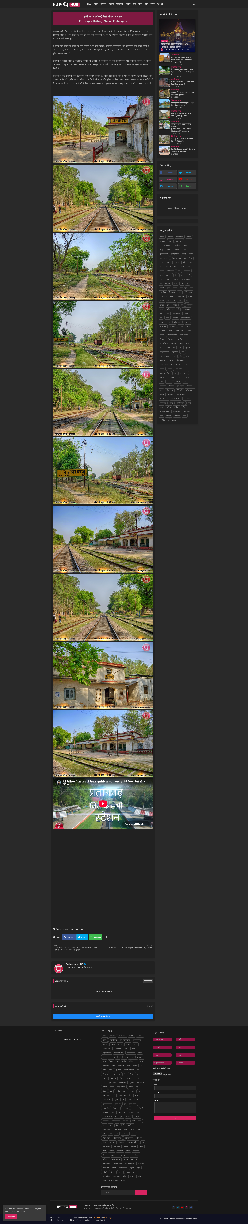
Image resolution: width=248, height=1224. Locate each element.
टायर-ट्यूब (183, 288)
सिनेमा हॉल (163, 403)
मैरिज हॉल (185, 365)
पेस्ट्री (188, 326)
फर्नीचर (162, 335)
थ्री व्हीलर (189, 305)
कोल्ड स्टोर (187, 271)
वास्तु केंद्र (163, 386)
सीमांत (171, 403)
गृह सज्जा (175, 279)
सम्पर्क (152, 4)
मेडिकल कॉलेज (175, 365)
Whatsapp (97, 937)
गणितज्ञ (183, 275)
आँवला (170, 241)
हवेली (161, 416)
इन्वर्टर (184, 250)
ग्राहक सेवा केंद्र (186, 279)
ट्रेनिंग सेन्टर (188, 292)
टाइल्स (175, 288)
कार (161, 267)
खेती (176, 275)
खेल (134, 4)
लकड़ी (187, 377)
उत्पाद (184, 254)
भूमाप (174, 356)
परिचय (96, 4)
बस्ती (181, 343)
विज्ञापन (171, 386)
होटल (184, 416)
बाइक (187, 343)
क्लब (161, 275)
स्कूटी (189, 403)
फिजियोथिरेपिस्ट (172, 335)
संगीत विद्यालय (190, 390)
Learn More (20, 1211)
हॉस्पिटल (177, 416)
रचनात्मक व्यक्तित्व (165, 373)
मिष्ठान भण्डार (180, 360)
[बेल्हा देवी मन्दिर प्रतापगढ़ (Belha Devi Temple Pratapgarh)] (164, 150)
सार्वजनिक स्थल (175, 399)
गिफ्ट (168, 279)
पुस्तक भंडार (188, 322)
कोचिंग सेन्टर (170, 271)
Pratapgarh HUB (74, 964)
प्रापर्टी (170, 330)
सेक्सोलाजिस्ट (180, 403)
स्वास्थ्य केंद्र (176, 411)
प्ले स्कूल (188, 330)
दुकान (161, 309)
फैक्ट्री (162, 339)
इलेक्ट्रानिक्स (164, 254)
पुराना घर (162, 322)
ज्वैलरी (162, 288)
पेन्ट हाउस (172, 326)
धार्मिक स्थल (170, 309)
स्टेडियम (176, 407)
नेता (161, 313)
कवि (184, 262)
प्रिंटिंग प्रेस (179, 330)
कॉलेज (162, 271)
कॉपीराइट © (180, 1219)
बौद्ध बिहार (187, 348)
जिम (182, 284)
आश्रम (162, 250)
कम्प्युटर (169, 262)
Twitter (84, 937)
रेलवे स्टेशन (74, 929)
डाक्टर (162, 301)
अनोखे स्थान (179, 237)
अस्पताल (162, 241)
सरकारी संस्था (181, 394)
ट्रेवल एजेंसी (163, 296)
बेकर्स (168, 348)
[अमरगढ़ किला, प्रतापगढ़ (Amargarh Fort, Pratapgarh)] (164, 103)
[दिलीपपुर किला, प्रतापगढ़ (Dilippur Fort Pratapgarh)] (164, 139)
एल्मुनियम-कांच (164, 258)
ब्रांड (183, 352)
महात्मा (172, 360)
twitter (188, 173)
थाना (182, 305)
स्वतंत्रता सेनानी (164, 411)
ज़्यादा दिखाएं (148, 981)
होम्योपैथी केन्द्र (164, 420)
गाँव (189, 275)
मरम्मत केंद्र (163, 360)
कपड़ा (161, 262)
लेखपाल (169, 382)
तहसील (175, 305)
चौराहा (175, 284)
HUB (89, 4)
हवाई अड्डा (187, 411)
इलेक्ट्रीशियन (175, 254)
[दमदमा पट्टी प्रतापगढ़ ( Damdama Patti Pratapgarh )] (164, 82)
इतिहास (111, 4)
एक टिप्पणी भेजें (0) (103, 1016)
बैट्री (180, 348)
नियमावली (189, 1219)
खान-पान (168, 275)
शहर (161, 390)
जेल (188, 284)
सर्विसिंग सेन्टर (164, 399)
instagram (169, 179)
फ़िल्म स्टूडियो (184, 335)
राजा (175, 373)
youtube (189, 179)
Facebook (70, 937)
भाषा (180, 1047)
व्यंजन (140, 4)
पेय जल (181, 326)
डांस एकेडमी (181, 296)
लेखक (161, 382)
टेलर (180, 292)
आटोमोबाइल (179, 241)
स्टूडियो (168, 407)
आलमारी (186, 245)
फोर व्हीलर (180, 339)
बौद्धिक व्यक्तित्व (164, 352)
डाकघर (190, 296)
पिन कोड (175, 318)
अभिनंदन (103, 4)
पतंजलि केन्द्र (176, 313)
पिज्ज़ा (167, 318)
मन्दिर (187, 356)
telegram (169, 186)
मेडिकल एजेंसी (164, 365)
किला (175, 267)
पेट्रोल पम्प (163, 326)
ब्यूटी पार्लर (175, 352)
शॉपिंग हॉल (180, 390)
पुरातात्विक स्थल (185, 318)
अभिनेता (189, 237)
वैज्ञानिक (189, 386)
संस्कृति (128, 4)
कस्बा (190, 262)
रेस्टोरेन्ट (180, 377)
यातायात (65, 929)
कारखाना (168, 267)
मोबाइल (162, 369)
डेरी (187, 301)
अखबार (162, 237)
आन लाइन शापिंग (165, 245)
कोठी (179, 271)
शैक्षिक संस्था (169, 390)
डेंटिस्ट (180, 301)
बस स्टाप (173, 343)
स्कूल (161, 407)
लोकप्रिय (177, 382)
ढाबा (168, 305)
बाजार (161, 348)
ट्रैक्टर (172, 296)
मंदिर (181, 356)
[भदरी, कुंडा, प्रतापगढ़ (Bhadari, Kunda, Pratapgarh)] (164, 114)
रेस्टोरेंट (172, 377)
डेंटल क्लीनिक (171, 301)
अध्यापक (170, 237)
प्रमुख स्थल (160, 1063)
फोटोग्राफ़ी (170, 339)
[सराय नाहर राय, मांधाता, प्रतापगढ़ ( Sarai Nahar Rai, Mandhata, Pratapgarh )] (164, 57)
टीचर (191, 288)
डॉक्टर (162, 305)
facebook (169, 173)
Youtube (161, 4)
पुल (169, 322)
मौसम (146, 4)
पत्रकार (186, 313)
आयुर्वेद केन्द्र (176, 245)
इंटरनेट (169, 250)
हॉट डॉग (168, 416)
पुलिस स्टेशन (177, 322)
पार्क (161, 318)
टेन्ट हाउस (172, 292)
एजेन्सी (191, 254)
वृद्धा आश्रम (180, 386)
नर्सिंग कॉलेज (186, 309)
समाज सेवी (170, 394)
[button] (193, 3)
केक (189, 267)
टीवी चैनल (163, 292)
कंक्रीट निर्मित (188, 258)
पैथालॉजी (162, 330)
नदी (178, 309)
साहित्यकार (187, 399)
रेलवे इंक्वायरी (183, 373)
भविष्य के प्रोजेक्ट (165, 356)
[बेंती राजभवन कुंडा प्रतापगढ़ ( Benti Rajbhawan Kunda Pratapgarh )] (164, 70)
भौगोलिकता (119, 4)
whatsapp (189, 186)
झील (168, 288)
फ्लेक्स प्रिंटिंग (164, 343)
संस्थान (162, 394)
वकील (185, 382)
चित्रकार (167, 284)
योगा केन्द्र (179, 369)
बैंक (174, 348)
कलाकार (177, 262)
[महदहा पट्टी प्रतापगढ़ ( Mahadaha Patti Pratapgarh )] (164, 93)
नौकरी (167, 313)
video (174, 420)
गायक (161, 279)
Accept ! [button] (11, 1216)
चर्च (161, 284)
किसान (183, 267)
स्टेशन (82, 929)
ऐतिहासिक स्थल (176, 258)
